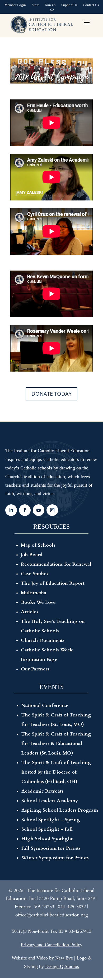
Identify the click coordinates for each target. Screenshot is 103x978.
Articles (29, 612)
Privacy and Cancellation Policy (51, 944)
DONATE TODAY (51, 393)
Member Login (15, 5)
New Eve (64, 958)
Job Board (32, 554)
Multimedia (33, 592)
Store (35, 5)
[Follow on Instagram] (52, 510)
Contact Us (91, 5)
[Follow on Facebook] (25, 510)
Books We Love (38, 602)
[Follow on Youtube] (38, 510)
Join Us (50, 5)
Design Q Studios (62, 966)
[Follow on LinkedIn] (11, 510)
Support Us (69, 5)
